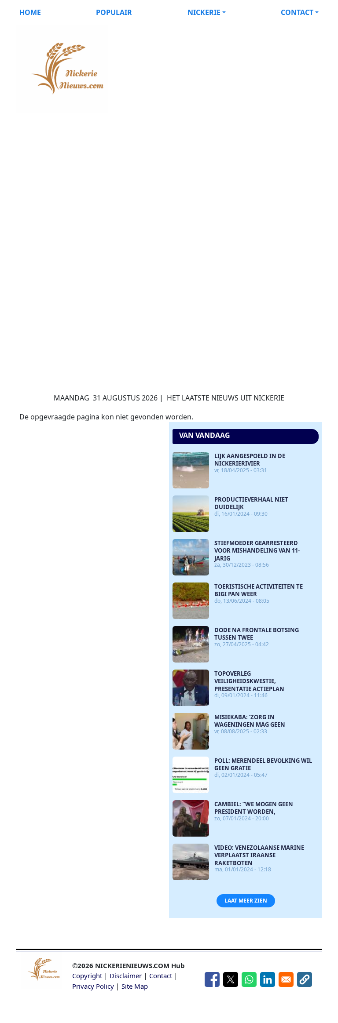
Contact (160, 975)
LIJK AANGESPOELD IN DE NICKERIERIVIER (249, 460)
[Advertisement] (169, 174)
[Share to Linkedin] (267, 979)
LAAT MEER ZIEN (245, 900)
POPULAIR (114, 12)
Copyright (87, 975)
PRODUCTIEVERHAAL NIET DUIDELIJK (251, 503)
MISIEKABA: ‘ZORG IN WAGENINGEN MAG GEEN (249, 721)
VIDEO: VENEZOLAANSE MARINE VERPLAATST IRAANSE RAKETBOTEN (259, 855)
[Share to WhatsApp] (249, 979)
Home (30, 12)
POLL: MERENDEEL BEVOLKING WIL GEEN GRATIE (263, 764)
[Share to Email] (286, 979)
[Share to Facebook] (212, 979)
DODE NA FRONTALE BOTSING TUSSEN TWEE (256, 634)
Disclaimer (126, 975)
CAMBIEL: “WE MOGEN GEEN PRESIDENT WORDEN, (253, 808)
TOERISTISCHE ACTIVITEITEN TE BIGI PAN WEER (258, 590)
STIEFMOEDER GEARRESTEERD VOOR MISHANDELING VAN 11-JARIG (257, 550)
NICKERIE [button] (203, 12)
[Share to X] (230, 979)
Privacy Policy (93, 986)
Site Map (134, 986)
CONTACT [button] (297, 12)
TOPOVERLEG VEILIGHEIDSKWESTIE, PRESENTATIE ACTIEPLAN (249, 681)
